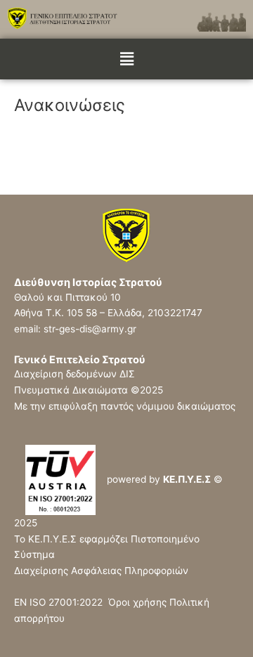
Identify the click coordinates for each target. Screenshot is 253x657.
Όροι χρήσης (137, 602)
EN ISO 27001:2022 (61, 602)
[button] (126, 59)
